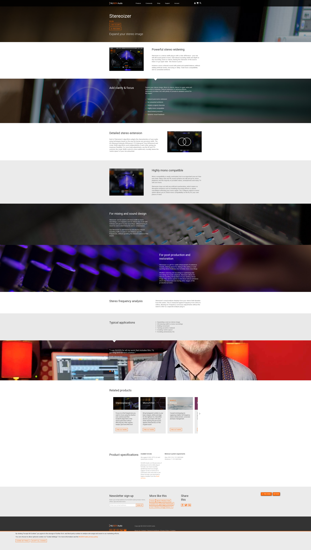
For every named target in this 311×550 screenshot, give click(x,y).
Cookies (172, 530)
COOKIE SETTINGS (22, 541)
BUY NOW (276, 494)
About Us (137, 530)
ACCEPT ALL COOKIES (39, 541)
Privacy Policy (164, 530)
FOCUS (152, 501)
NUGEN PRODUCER (167, 504)
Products (139, 3)
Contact (143, 530)
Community (150, 3)
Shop (159, 3)
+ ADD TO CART (115, 24)
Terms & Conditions (153, 530)
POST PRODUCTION (156, 507)
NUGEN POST (154, 504)
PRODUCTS (168, 507)
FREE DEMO (267, 494)
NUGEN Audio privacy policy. (88, 537)
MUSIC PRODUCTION (163, 501)
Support (168, 3)
